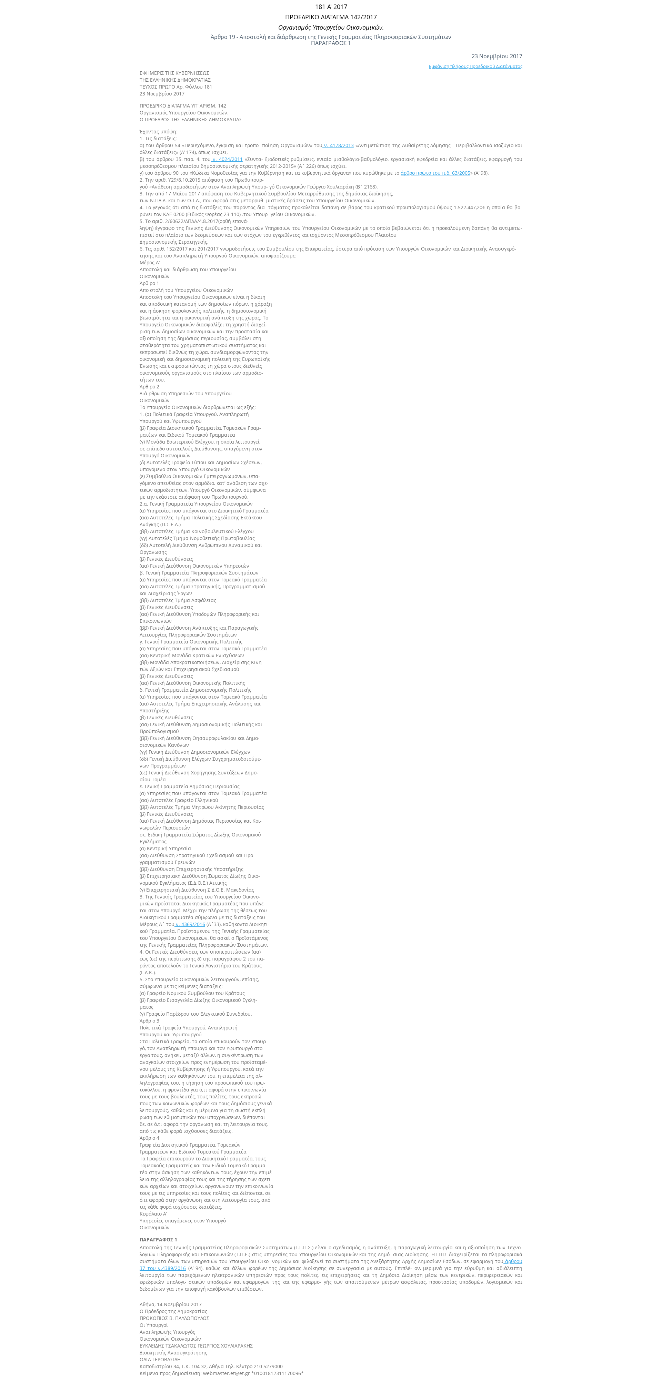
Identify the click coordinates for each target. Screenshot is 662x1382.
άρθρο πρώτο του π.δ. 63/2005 (435, 173)
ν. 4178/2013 (338, 145)
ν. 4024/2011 (227, 159)
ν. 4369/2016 (189, 924)
